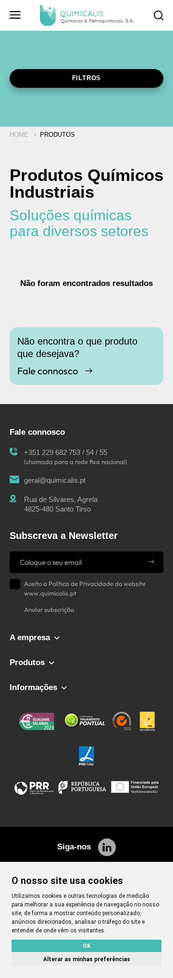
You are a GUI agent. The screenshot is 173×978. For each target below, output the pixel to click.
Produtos (57, 134)
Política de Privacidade (81, 583)
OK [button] (87, 945)
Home (19, 134)
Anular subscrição (49, 609)
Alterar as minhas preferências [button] (86, 959)
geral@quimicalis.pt (55, 480)
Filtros (86, 78)
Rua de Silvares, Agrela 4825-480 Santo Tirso (61, 504)
